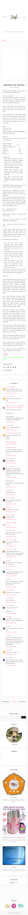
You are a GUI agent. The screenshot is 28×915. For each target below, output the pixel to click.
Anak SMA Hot (14, 797)
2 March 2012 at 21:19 (11, 566)
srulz (7, 579)
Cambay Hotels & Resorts (12, 433)
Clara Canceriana (10, 539)
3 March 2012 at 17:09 (11, 622)
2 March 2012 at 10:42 (11, 402)
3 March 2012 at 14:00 (11, 613)
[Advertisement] (14, 64)
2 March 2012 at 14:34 (11, 519)
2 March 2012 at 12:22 (11, 444)
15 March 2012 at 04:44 (11, 665)
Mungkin (14, 867)
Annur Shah (8, 605)
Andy (7, 635)
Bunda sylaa (8, 498)
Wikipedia (5, 355)
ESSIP (7, 507)
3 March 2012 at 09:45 (11, 602)
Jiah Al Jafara (15, 744)
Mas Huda (8, 590)
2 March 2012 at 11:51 (10, 422)
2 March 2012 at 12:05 (11, 429)
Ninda (7, 560)
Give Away (8, 370)
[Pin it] (13, 367)
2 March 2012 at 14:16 (11, 511)
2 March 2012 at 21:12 (11, 557)
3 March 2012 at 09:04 (11, 587)
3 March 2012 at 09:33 (11, 594)
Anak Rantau (9, 530)
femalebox (8, 425)
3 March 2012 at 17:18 (11, 632)
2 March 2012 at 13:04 (11, 487)
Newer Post (6, 701)
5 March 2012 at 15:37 (11, 654)
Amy (7, 626)
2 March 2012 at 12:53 (11, 463)
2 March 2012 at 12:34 (11, 455)
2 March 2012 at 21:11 (10, 546)
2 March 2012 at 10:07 (11, 393)
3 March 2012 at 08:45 (11, 575)
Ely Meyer (8, 490)
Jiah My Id (18, 913)
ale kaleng (8, 597)
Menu (5, 40)
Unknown (8, 396)
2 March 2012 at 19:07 (11, 527)
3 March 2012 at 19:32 (11, 646)
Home (14, 701)
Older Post (22, 701)
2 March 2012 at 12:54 (11, 477)
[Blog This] (16, 367)
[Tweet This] (8, 367)
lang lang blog (9, 387)
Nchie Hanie (9, 458)
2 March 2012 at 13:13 (11, 494)
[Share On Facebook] (11, 367)
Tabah (7, 616)
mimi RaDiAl (9, 515)
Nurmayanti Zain (10, 522)
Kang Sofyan (9, 466)
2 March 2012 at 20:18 (11, 536)
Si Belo (7, 569)
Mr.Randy (8, 657)
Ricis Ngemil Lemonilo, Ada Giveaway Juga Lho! (14, 837)
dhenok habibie (9, 447)
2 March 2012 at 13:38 (11, 504)
